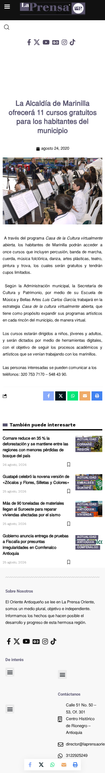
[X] (36, 42)
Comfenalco (87, 547)
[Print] (75, 764)
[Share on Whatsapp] (52, 764)
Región (83, 449)
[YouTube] (46, 42)
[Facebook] (29, 42)
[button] (9, 672)
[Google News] (55, 42)
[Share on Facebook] (30, 764)
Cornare (84, 444)
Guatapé (84, 488)
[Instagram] (64, 42)
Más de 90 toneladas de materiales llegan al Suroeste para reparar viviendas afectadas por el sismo (33, 510)
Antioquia (85, 509)
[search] (52, 27)
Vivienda (84, 514)
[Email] (63, 764)
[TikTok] (72, 42)
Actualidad (86, 439)
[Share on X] (41, 764)
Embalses (85, 482)
